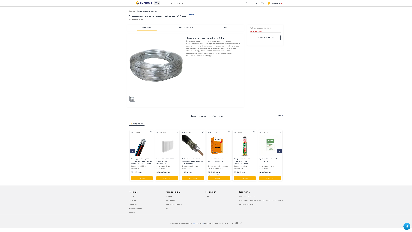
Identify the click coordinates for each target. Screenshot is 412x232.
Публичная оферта (174, 204)
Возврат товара (135, 209)
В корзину (142, 178)
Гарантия (133, 204)
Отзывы (224, 27)
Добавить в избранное (265, 37)
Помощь (133, 192)
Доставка (133, 200)
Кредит (132, 213)
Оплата (132, 196)
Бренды (169, 196)
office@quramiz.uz (246, 204)
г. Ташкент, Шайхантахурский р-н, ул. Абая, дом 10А (261, 200)
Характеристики (185, 27)
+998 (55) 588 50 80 (247, 196)
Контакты (244, 192)
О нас (207, 196)
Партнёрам (170, 200)
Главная (132, 11)
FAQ (167, 209)
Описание (146, 27)
